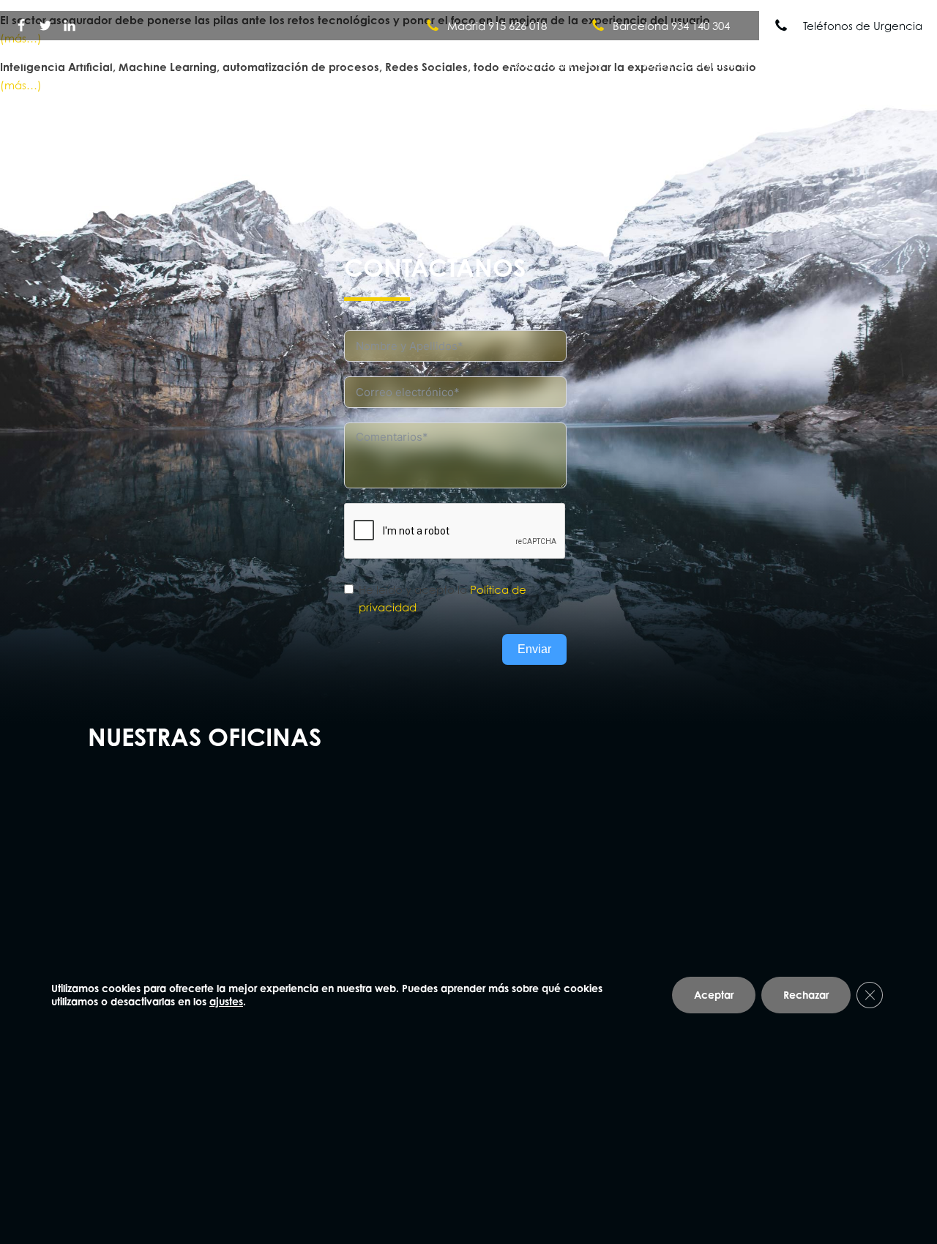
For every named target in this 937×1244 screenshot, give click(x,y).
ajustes (226, 1001)
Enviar (534, 649)
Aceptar (713, 994)
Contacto (881, 63)
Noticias (802, 63)
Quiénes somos (550, 63)
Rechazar (806, 994)
